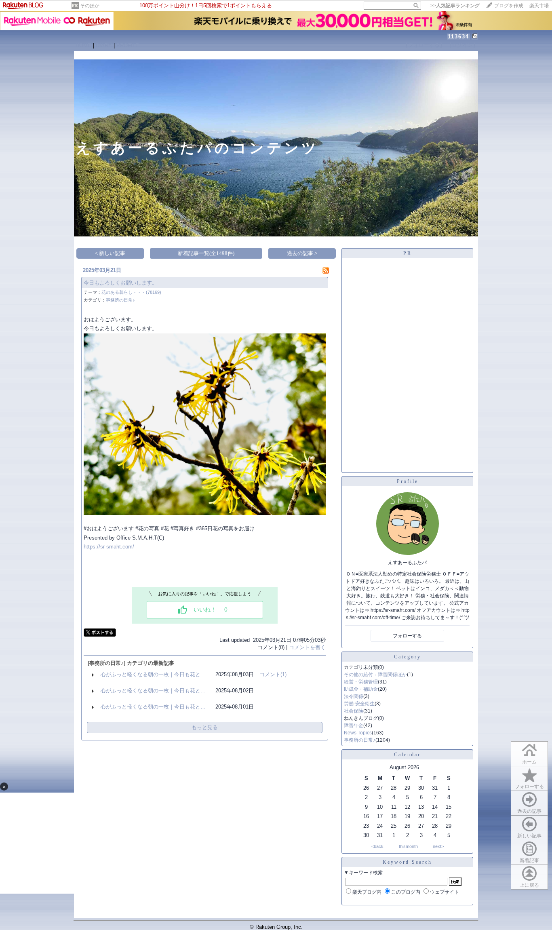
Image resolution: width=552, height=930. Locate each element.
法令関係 (353, 696)
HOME (83, 45)
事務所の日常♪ (120, 299)
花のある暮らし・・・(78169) (131, 292)
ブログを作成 (508, 5)
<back (377, 846)
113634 (458, 37)
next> (438, 846)
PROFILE (127, 45)
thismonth (408, 846)
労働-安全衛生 (359, 703)
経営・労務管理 (361, 682)
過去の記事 (529, 811)
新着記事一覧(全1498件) (206, 253)
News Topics (358, 733)
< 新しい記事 (110, 253)
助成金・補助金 (361, 689)
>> (455, 5)
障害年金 (353, 725)
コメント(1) (273, 674)
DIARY (104, 45)
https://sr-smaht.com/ (109, 547)
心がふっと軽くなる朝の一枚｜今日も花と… (153, 674)
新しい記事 (529, 836)
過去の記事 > (302, 253)
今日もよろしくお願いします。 (120, 283)
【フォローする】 (424, 45)
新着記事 (529, 860)
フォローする (529, 786)
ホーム (529, 762)
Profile (407, 481)
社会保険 (353, 711)
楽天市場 (539, 5)
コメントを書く (307, 647)
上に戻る (529, 885)
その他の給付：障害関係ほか (375, 674)
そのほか (89, 5)
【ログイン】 (462, 45)
